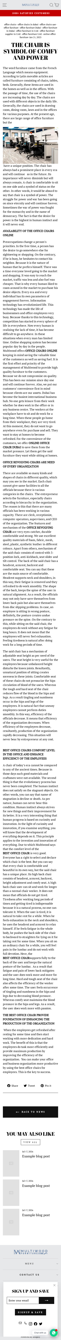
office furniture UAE (32, 34)
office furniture (11, 27)
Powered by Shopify (30, 1336)
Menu (29, 1263)
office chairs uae (48, 24)
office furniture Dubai (30, 27)
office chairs (10, 24)
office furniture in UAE (27, 30)
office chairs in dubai (28, 24)
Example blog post (36, 1156)
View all (30, 1142)
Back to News (33, 1111)
